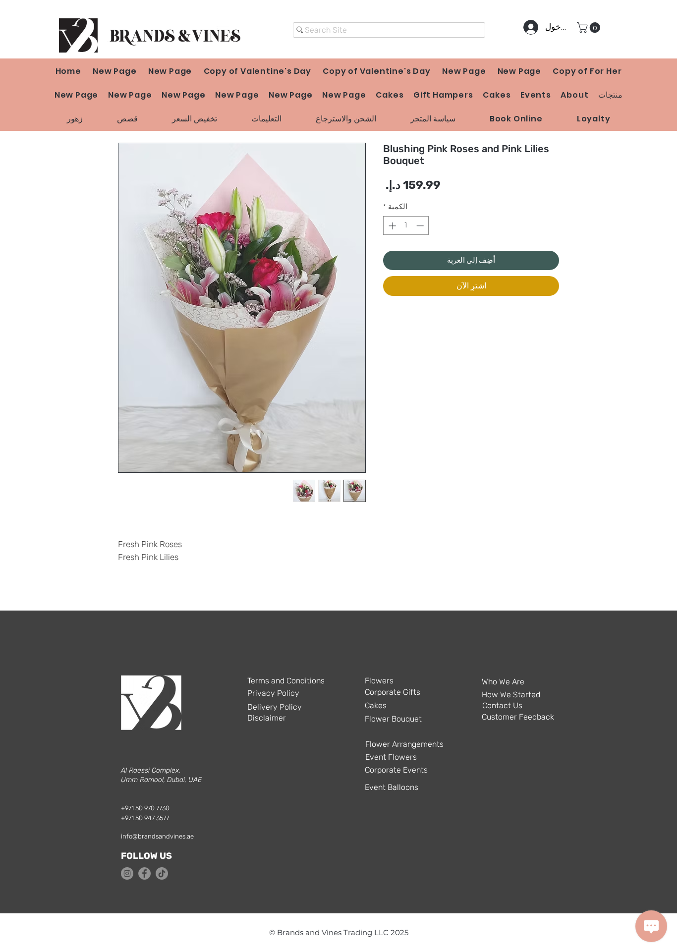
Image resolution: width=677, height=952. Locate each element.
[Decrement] (421, 226)
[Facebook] (144, 873)
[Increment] (391, 226)
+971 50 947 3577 (145, 818)
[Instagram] (127, 873)
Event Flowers (391, 757)
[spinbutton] (406, 226)
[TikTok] (162, 873)
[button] (590, 27)
